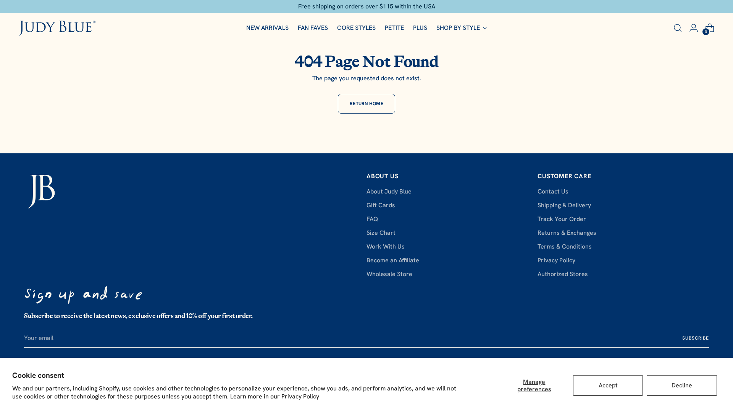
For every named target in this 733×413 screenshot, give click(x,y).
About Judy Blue (389, 191)
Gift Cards (380, 205)
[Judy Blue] (57, 28)
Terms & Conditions (565, 246)
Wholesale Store (389, 274)
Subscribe (695, 338)
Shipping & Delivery (564, 205)
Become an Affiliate (392, 260)
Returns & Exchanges (567, 233)
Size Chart (381, 233)
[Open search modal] (677, 28)
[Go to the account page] (693, 28)
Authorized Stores (563, 274)
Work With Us (385, 246)
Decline (682, 385)
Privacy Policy (300, 396)
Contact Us (553, 191)
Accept (608, 385)
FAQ (372, 219)
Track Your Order (562, 219)
